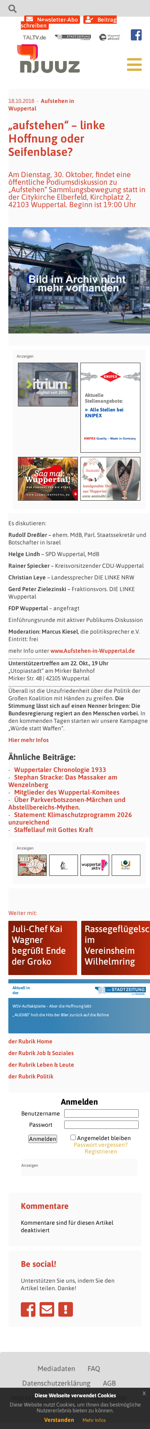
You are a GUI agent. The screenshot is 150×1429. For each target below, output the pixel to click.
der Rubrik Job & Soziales (41, 1053)
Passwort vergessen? (101, 1144)
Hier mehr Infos (28, 740)
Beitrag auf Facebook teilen (28, 1309)
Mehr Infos (94, 1420)
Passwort (40, 1124)
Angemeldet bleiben (104, 1138)
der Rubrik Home (30, 1041)
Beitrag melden (65, 1309)
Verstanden (59, 1419)
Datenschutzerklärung (56, 1383)
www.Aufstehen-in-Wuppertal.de (92, 650)
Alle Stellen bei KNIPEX (104, 412)
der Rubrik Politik (30, 1076)
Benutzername (40, 1113)
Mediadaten (56, 1368)
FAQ (94, 1368)
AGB (109, 1383)
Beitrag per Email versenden (47, 1309)
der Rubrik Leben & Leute (41, 1064)
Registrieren (101, 1151)
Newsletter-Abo (57, 19)
